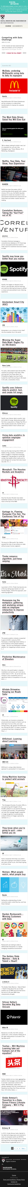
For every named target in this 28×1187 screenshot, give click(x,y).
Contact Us (14, 1182)
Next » (23, 1148)
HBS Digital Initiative (8, 6)
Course (8, 26)
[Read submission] (14, 88)
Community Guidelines (14, 1184)
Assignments (18, 26)
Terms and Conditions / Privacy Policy (14, 1179)
